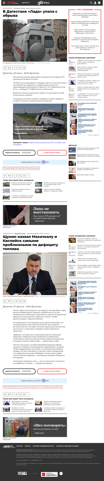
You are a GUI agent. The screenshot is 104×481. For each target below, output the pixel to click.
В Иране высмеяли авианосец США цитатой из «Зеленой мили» (88, 148)
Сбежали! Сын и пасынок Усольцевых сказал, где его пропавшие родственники (89, 62)
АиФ (48, 63)
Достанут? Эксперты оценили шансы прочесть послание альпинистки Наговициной (89, 246)
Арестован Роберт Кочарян (85, 175)
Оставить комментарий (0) (52, 152)
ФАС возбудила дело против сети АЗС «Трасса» (87, 162)
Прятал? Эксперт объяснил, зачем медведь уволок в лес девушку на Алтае (88, 88)
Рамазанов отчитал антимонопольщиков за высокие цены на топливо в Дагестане (22, 409)
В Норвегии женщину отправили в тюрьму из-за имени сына (88, 168)
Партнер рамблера (34, 473)
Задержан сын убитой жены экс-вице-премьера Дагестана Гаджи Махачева (85, 15)
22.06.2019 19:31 (7, 8)
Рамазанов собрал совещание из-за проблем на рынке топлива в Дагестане (54, 409)
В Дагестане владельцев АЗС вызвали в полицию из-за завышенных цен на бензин (53, 403)
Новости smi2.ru (9, 226)
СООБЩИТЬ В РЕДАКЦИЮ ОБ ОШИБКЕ (67, 446)
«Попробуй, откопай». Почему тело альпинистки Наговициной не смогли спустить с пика (88, 82)
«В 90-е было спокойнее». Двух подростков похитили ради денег (88, 259)
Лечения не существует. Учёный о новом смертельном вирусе (88, 272)
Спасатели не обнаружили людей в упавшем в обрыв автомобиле (22, 196)
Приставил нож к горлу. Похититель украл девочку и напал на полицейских (85, 47)
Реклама (27, 446)
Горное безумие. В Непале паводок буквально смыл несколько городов (88, 155)
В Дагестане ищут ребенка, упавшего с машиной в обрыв (53, 190)
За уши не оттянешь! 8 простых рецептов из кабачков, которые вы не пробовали (89, 240)
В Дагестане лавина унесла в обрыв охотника (21, 190)
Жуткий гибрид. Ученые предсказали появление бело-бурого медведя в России (89, 267)
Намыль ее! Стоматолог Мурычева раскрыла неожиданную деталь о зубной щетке (88, 75)
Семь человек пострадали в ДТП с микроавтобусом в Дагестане (34, 127)
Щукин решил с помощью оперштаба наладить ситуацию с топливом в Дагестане (22, 403)
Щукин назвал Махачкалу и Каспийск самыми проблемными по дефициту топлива (85, 23)
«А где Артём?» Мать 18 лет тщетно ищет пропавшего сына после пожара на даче (88, 95)
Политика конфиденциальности (43, 446)
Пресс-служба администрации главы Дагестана (50, 296)
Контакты (19, 446)
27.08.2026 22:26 (8, 233)
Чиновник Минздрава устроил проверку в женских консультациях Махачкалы (85, 39)
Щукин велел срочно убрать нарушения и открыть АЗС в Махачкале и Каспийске (85, 31)
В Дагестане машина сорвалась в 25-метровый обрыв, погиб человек (54, 184)
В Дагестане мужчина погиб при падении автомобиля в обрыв (22, 183)
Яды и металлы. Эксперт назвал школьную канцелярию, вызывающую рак (87, 68)
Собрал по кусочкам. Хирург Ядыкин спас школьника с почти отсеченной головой (89, 253)
